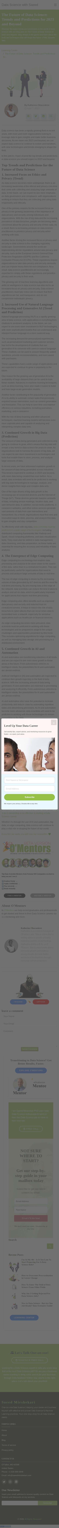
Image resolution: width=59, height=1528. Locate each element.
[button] (29, 754)
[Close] (54, 722)
